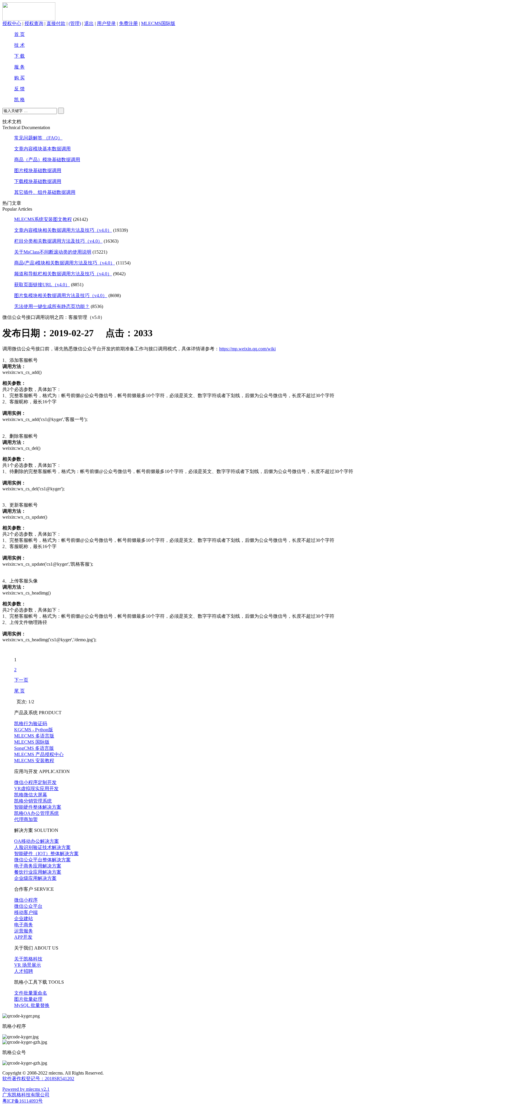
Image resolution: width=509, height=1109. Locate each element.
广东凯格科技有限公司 (25, 1094)
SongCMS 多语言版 (34, 748)
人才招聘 (23, 971)
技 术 (19, 45)
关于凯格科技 (28, 958)
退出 (89, 23)
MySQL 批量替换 (31, 1005)
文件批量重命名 (30, 992)
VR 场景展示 (27, 965)
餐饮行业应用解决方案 (37, 872)
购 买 (19, 77)
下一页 (21, 679)
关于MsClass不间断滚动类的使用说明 (52, 251)
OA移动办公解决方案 (36, 841)
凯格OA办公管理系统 (36, 813)
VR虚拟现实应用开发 (36, 788)
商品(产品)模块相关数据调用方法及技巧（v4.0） (64, 262)
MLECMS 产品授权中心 (39, 754)
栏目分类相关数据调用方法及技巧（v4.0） (58, 241)
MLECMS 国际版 (31, 742)
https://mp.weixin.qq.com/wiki (247, 348)
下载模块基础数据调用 (37, 181)
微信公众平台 (28, 906)
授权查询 (33, 23)
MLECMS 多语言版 (34, 735)
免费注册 (128, 23)
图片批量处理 (28, 999)
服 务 (19, 66)
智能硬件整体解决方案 (37, 807)
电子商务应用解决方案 (37, 865)
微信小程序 (26, 899)
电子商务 (23, 924)
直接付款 (56, 23)
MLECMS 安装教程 (34, 760)
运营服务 (23, 930)
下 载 (19, 56)
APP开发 (23, 937)
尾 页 (19, 690)
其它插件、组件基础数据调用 (44, 192)
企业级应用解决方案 (35, 878)
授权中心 (11, 23)
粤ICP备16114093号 (22, 1100)
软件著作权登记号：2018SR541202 (38, 1078)
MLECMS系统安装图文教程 (43, 219)
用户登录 (106, 23)
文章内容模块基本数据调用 (42, 148)
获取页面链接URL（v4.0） (42, 284)
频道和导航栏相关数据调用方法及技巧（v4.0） (63, 273)
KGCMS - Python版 (33, 729)
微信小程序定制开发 (35, 782)
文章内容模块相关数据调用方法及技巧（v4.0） (63, 230)
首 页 (19, 34)
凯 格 (19, 99)
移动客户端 (26, 912)
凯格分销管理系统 (33, 800)
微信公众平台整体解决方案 (42, 859)
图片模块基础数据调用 (37, 170)
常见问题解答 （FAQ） (38, 137)
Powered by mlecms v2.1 (25, 1089)
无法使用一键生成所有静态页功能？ (52, 306)
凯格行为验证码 (30, 723)
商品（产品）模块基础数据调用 (47, 159)
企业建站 (23, 918)
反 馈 (19, 88)
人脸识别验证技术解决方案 (42, 847)
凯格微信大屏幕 (30, 794)
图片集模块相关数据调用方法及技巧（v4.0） (60, 295)
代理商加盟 (26, 819)
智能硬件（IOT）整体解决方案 (46, 853)
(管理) (75, 23)
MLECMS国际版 (158, 23)
